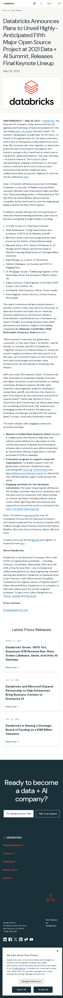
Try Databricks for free (18, 813)
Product (7, 853)
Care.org (27, 469)
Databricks (49, 120)
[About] (12, 878)
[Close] (57, 951)
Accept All (43, 989)
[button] (41, 3)
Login (49, 3)
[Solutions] (15, 861)
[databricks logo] (12, 837)
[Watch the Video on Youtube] (31, 939)
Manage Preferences (31, 981)
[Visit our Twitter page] (15, 939)
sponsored (30, 515)
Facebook (31, 596)
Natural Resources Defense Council (24, 473)
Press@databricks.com (15, 610)
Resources (9, 869)
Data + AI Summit (23, 131)
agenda (35, 539)
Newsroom (6, 10)
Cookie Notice (18, 968)
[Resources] (16, 870)
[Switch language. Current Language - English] (34, 3)
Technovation (40, 469)
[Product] (14, 853)
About (6, 877)
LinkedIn (16, 596)
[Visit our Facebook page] (10, 939)
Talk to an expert (47, 813)
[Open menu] (59, 3)
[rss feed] (21, 939)
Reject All (21, 989)
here (26, 176)
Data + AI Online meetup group (22, 508)
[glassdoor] (26, 939)
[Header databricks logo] (8, 3)
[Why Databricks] (22, 845)
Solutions (8, 861)
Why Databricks (12, 845)
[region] (32, 971)
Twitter (7, 596)
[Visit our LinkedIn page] (5, 939)
